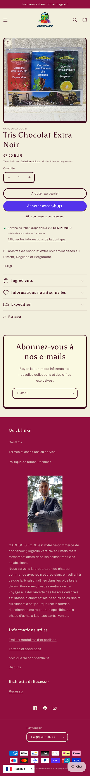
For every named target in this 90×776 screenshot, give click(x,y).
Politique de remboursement (30, 462)
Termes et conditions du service (32, 452)
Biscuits (15, 667)
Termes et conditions (25, 649)
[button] (5, 20)
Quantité (9, 168)
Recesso (16, 691)
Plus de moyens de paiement (45, 216)
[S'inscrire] (72, 393)
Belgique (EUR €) (43, 737)
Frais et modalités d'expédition (33, 640)
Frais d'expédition (30, 161)
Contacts (15, 442)
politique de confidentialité (29, 658)
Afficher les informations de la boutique (37, 239)
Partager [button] (14, 316)
